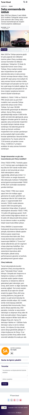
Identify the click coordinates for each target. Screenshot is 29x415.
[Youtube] (20, 400)
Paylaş (5, 49)
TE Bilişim (18, 412)
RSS (4, 407)
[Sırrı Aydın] (5, 351)
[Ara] (24, 2)
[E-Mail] (11, 353)
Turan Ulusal (6, 2)
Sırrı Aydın (13, 350)
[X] (11, 400)
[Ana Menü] (26, 2)
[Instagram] (17, 400)
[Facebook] (8, 400)
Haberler (4, 6)
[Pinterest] (14, 400)
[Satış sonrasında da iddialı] (14, 39)
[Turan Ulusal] (14, 395)
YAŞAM (10, 6)
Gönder (4, 384)
